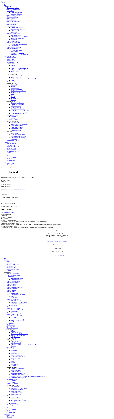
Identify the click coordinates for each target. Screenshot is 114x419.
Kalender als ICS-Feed (13, 146)
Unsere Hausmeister (12, 23)
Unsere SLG (7, 6)
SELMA (13, 65)
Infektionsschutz (11, 149)
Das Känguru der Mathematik (18, 136)
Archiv (9, 152)
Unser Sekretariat (11, 18)
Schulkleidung (11, 160)
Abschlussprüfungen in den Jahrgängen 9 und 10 (23, 79)
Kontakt (9, 165)
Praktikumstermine (16, 106)
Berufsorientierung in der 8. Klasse (20, 110)
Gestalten (13, 100)
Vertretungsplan (11, 157)
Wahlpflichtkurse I (15, 71)
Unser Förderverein (12, 48)
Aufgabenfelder (15, 45)
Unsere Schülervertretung (14, 47)
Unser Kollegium (11, 20)
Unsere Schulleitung (12, 17)
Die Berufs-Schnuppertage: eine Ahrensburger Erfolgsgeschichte (28, 376)
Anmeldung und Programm (18, 29)
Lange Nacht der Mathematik (18, 137)
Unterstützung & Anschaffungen (19, 54)
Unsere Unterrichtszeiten (13, 15)
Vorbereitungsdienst (12, 119)
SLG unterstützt (15, 122)
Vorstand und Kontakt (16, 50)
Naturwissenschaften (16, 89)
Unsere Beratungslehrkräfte (14, 21)
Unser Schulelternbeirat (13, 42)
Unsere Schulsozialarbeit (13, 33)
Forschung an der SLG (13, 140)
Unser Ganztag (11, 26)
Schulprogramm (11, 57)
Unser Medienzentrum (13, 41)
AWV (12, 94)
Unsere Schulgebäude (13, 8)
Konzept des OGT (15, 30)
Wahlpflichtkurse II (16, 77)
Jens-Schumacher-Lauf (17, 125)
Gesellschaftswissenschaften (18, 91)
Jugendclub (14, 32)
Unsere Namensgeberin (13, 9)
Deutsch (13, 86)
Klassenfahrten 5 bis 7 (16, 66)
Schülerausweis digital (13, 151)
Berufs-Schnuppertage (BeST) (19, 113)
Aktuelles (6, 142)
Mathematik (14, 85)
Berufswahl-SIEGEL (16, 107)
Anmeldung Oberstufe (16, 14)
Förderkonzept (11, 60)
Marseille (13, 118)
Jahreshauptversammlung (17, 53)
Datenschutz (10, 163)
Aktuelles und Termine (17, 27)
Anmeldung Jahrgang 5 (17, 12)
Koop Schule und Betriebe (18, 109)
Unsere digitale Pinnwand (17, 103)
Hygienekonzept (11, 148)
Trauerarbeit (14, 39)
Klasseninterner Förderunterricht (19, 68)
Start (5, 5)
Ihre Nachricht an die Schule (17, 189)
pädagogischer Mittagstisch (18, 69)
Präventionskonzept (12, 62)
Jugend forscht (14, 133)
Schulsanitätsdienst (16, 130)
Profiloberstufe (11, 82)
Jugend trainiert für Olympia (18, 134)
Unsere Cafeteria (11, 24)
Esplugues (13, 116)
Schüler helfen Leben (16, 128)
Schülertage (14, 139)
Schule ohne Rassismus (17, 127)
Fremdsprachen (15, 88)
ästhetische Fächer (15, 92)
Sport (12, 95)
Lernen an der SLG (9, 56)
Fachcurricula (11, 59)
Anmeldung (10, 11)
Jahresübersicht (11, 145)
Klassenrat (13, 72)
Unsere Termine (11, 143)
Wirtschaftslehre (15, 98)
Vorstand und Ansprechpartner (19, 44)
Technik (13, 97)
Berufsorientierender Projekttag (19, 112)
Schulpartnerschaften (12, 115)
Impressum (7, 161)
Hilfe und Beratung (16, 35)
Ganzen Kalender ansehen (8, 212)
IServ (8, 155)
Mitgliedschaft (14, 51)
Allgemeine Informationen (18, 104)
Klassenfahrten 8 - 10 (16, 76)
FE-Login (10, 158)
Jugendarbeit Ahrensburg (17, 38)
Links (5, 154)
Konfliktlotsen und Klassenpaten (19, 36)
